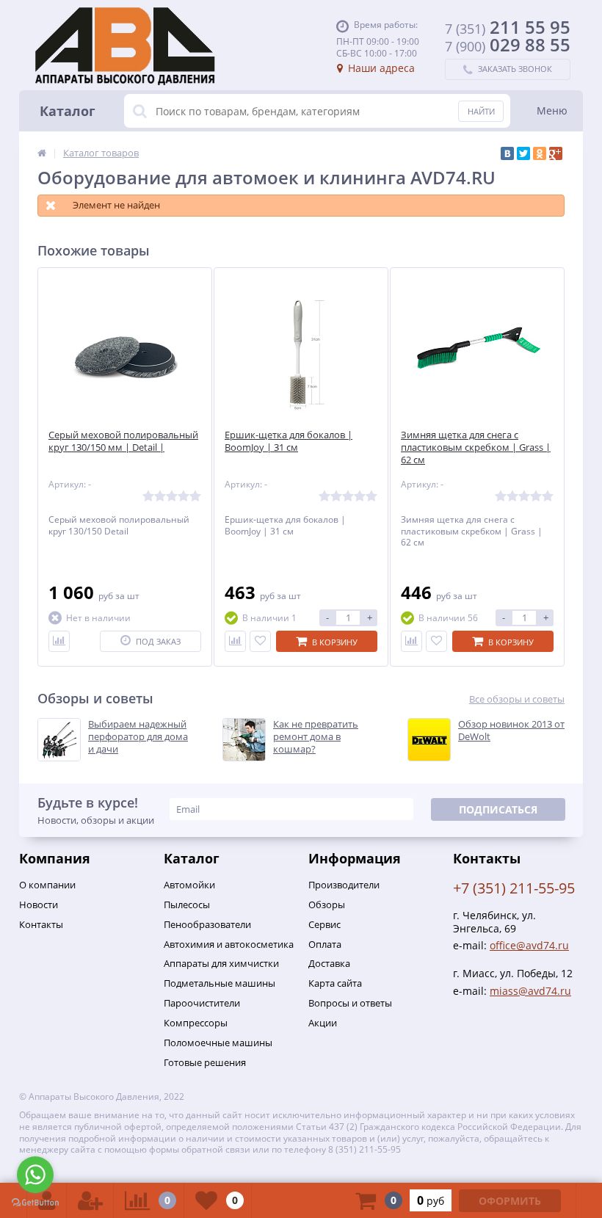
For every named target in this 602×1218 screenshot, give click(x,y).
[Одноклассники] (539, 153)
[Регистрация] (90, 1200)
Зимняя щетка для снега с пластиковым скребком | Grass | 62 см (476, 447)
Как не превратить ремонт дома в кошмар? (315, 736)
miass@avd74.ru (530, 991)
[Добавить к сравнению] (59, 641)
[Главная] (41, 152)
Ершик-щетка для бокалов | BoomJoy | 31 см (288, 441)
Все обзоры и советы (517, 699)
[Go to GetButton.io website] (35, 1203)
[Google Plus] (555, 153)
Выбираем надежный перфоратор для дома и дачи (138, 736)
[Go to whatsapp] (35, 1174)
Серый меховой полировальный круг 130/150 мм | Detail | (123, 441)
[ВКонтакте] (507, 153)
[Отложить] (260, 641)
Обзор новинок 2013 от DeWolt (511, 730)
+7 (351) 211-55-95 (514, 888)
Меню (552, 110)
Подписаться (498, 809)
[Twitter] (523, 153)
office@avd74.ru (529, 945)
